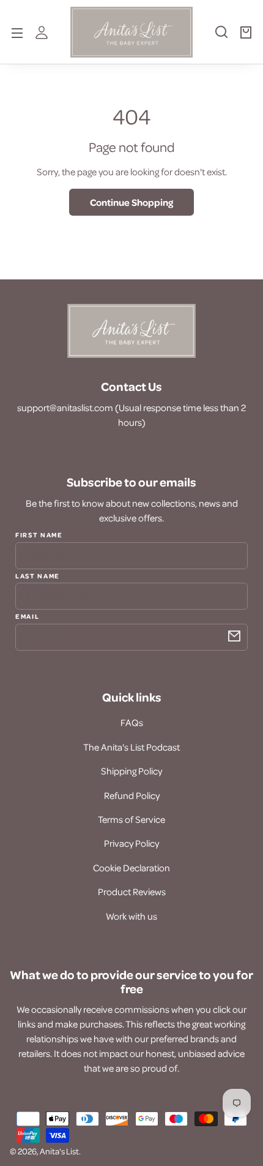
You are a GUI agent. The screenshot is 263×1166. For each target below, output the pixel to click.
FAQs (131, 722)
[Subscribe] (234, 636)
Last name (37, 575)
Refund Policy (132, 795)
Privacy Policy (131, 843)
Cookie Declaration (131, 867)
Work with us (131, 916)
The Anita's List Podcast (131, 747)
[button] (221, 36)
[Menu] (17, 31)
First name (39, 535)
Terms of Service (131, 819)
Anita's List (59, 1151)
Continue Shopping (131, 202)
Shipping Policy (131, 771)
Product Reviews (132, 891)
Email (27, 615)
